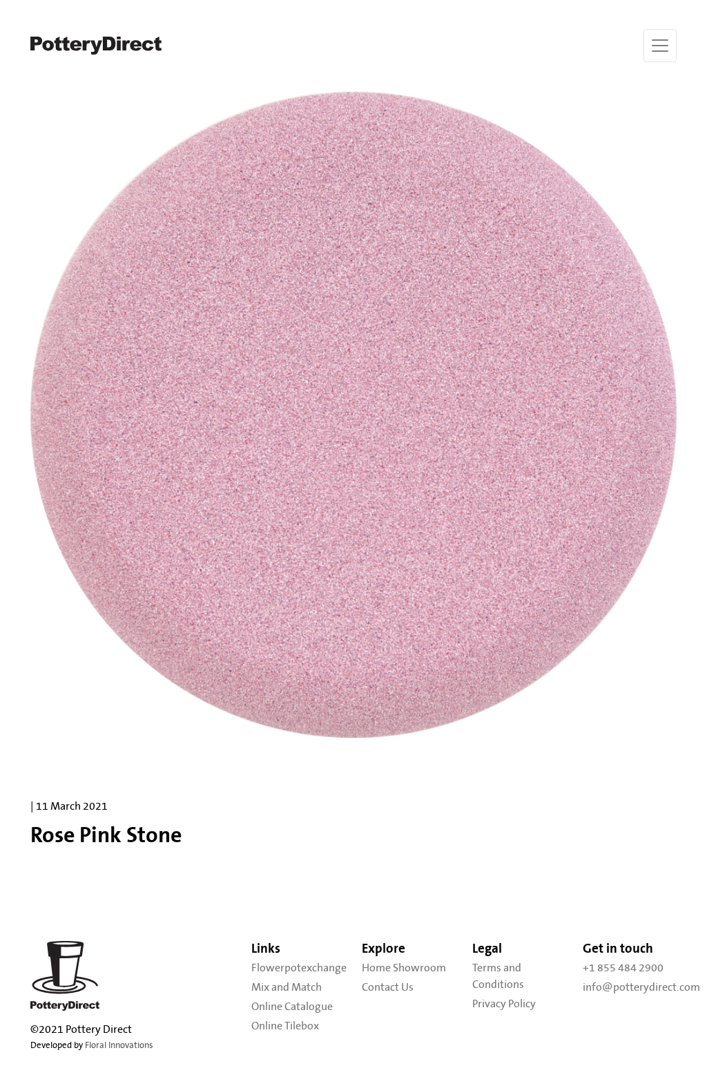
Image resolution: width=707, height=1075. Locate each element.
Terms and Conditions (498, 976)
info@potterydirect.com (630, 987)
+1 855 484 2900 (623, 968)
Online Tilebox (285, 1026)
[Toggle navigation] (660, 45)
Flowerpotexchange (298, 968)
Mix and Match (286, 987)
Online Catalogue (292, 1006)
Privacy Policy (504, 1004)
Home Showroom (404, 968)
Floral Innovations (119, 1045)
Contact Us (388, 987)
